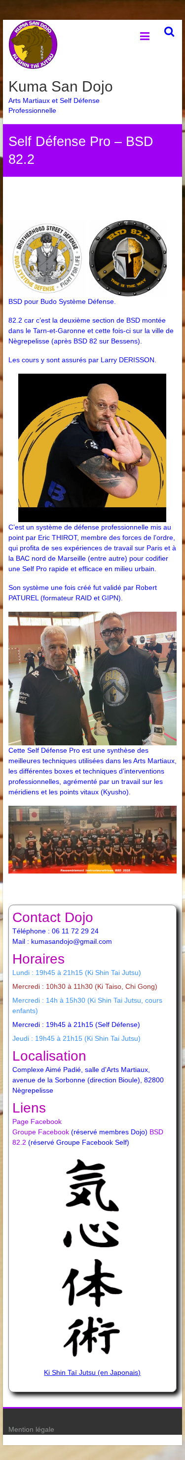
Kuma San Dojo (60, 86)
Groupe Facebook (40, 1132)
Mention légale (31, 1429)
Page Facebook (37, 1121)
